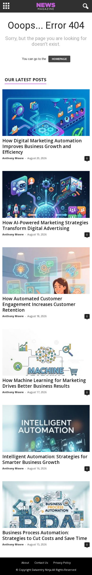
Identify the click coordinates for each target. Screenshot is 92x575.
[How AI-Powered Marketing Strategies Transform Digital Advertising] (46, 194)
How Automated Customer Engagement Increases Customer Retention (38, 304)
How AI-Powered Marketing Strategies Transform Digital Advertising (45, 225)
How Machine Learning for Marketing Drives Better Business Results (44, 383)
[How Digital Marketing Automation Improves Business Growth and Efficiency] (46, 112)
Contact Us (41, 562)
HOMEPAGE (59, 59)
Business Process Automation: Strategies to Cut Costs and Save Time (44, 535)
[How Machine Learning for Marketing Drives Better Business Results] (46, 352)
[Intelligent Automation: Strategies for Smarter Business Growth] (46, 428)
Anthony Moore (13, 158)
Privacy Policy (62, 562)
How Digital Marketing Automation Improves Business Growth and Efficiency (42, 146)
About (25, 562)
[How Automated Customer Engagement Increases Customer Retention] (46, 270)
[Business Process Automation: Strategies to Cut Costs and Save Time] (46, 504)
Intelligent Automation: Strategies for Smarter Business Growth (45, 459)
